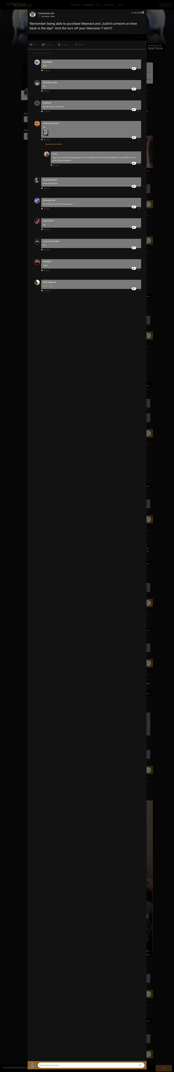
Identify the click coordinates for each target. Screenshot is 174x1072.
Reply (48, 70)
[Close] (143, 12)
